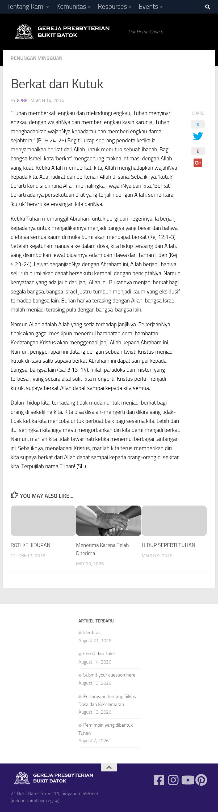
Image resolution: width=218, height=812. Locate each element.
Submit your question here (109, 675)
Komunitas (71, 6)
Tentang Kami (25, 6)
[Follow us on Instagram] (173, 780)
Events (148, 6)
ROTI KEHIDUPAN (30, 545)
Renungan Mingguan (36, 58)
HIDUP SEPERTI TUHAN (168, 545)
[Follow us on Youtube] (187, 780)
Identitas (91, 632)
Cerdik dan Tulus (99, 654)
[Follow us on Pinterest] (201, 780)
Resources (112, 6)
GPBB (22, 100)
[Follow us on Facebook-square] (159, 780)
